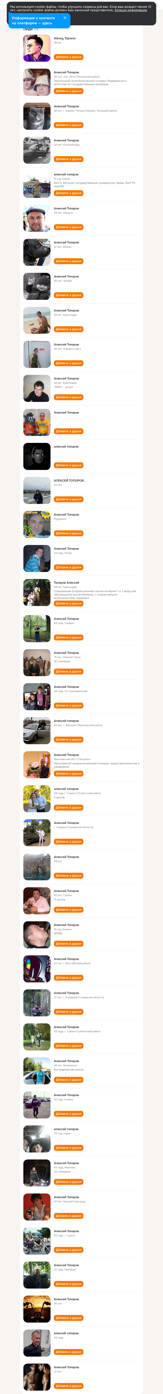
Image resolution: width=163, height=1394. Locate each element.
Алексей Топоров (66, 72)
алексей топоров (66, 174)
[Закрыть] (65, 18)
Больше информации (131, 10)
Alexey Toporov (65, 38)
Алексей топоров (66, 721)
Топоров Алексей (66, 582)
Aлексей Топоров (66, 514)
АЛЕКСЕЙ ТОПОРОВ (69, 480)
